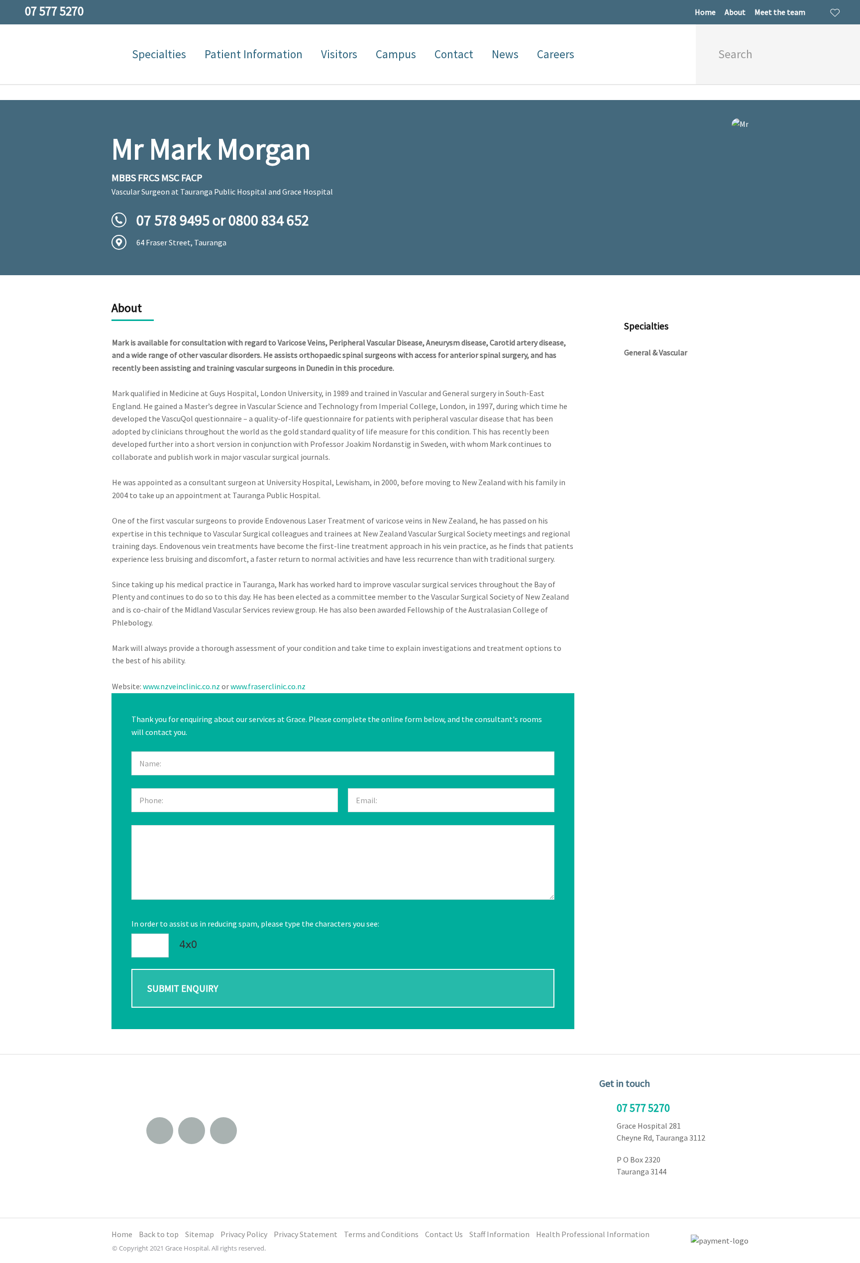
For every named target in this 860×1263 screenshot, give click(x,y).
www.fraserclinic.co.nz (268, 686)
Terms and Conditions (381, 1234)
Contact (453, 54)
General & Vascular (655, 352)
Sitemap (199, 1234)
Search (838, 54)
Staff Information (499, 1234)
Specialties (159, 54)
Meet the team (779, 12)
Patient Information (254, 54)
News (505, 54)
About (735, 12)
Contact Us (444, 1234)
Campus (396, 54)
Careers (555, 54)
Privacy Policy (243, 1234)
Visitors (339, 54)
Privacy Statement (305, 1234)
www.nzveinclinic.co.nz (181, 686)
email (159, 1130)
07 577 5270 (643, 1108)
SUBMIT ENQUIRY (182, 988)
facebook (191, 1130)
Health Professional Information (592, 1234)
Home (705, 12)
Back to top (159, 1234)
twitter (223, 1130)
